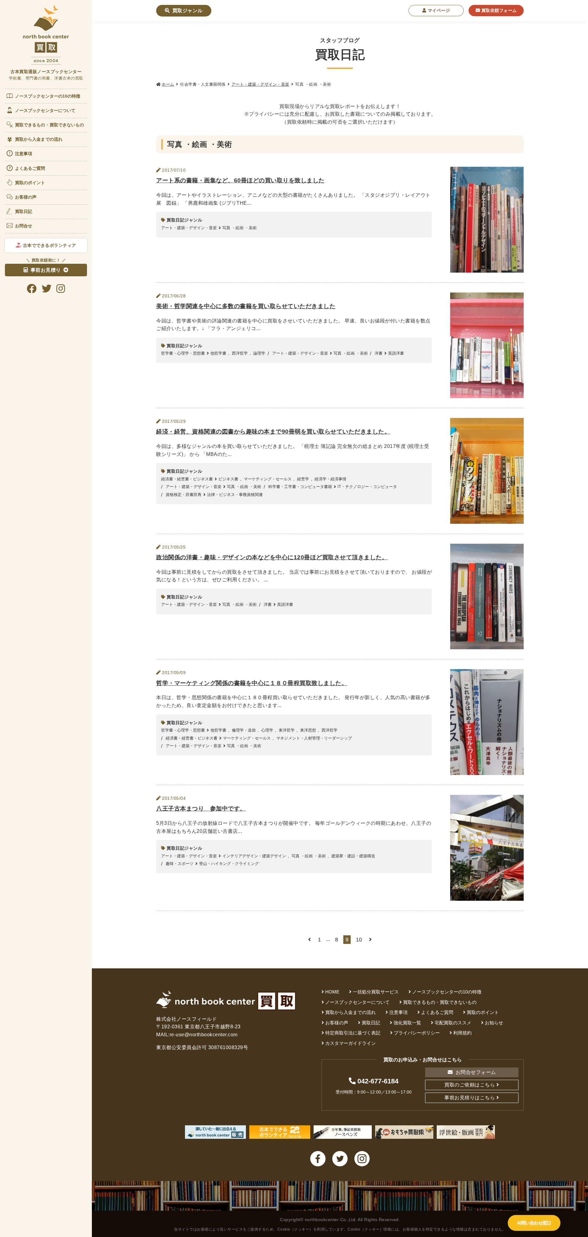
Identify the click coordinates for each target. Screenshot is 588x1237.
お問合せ (23, 225)
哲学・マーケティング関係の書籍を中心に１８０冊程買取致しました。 (251, 683)
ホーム (168, 84)
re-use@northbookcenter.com (204, 1034)
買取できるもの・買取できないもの (49, 124)
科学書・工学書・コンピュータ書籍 (300, 486)
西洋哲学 (240, 353)
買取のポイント (30, 182)
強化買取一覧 (407, 1022)
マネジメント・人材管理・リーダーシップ (314, 738)
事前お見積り (46, 270)
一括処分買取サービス (376, 991)
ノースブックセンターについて (45, 110)
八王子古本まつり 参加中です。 (201, 808)
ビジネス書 (228, 479)
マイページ (438, 10)
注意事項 (23, 153)
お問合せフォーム (475, 1072)
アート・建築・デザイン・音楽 (260, 84)
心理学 (267, 730)
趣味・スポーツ (180, 863)
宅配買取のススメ (453, 1022)
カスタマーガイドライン (350, 1043)
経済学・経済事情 (330, 479)
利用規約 (462, 1032)
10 (359, 940)
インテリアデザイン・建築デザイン (254, 856)
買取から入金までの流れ (38, 139)
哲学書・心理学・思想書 (183, 353)
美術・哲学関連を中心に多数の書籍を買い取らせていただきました (245, 306)
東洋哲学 (287, 730)
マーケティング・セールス (268, 479)
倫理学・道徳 (244, 730)
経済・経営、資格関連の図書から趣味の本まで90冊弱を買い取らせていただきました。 (273, 431)
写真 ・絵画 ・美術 (239, 227)
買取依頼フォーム (498, 10)
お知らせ (494, 1022)
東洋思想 (308, 730)
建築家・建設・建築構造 (353, 856)
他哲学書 (218, 353)
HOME (332, 991)
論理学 (259, 353)
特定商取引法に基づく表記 (352, 1032)
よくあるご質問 (30, 168)
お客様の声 (26, 197)
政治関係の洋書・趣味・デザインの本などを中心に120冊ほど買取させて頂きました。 (272, 557)
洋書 (379, 353)
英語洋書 (396, 353)
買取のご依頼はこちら (469, 1084)
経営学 (303, 479)
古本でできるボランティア (48, 245)
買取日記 (23, 211)
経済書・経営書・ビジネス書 (187, 479)
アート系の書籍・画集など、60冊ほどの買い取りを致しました (240, 180)
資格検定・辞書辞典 (184, 494)
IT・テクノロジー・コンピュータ (367, 486)
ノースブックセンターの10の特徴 (48, 96)
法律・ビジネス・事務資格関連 (235, 494)
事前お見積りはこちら (469, 1097)
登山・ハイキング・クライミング (229, 863)
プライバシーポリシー (417, 1032)
